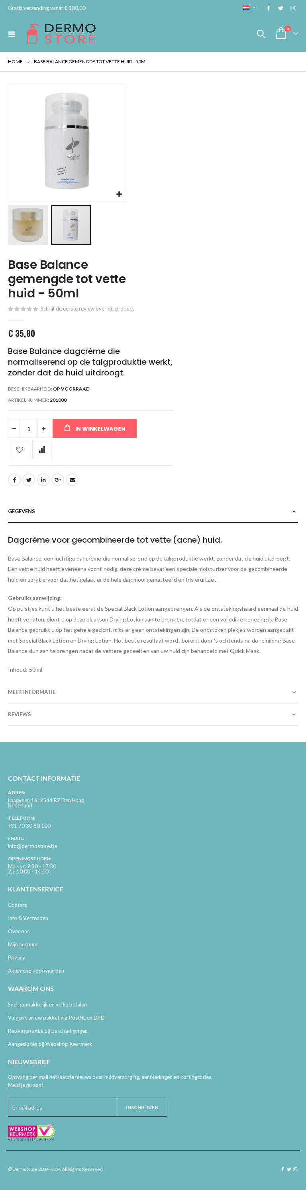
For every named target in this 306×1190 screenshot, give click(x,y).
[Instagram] (292, 8)
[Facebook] (268, 8)
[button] (119, 194)
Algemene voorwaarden (36, 970)
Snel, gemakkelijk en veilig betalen (47, 1004)
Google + (57, 479)
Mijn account (23, 944)
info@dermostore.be (32, 846)
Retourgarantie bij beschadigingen (48, 1031)
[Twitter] (280, 8)
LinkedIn (43, 479)
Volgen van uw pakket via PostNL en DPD (56, 1017)
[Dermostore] (61, 34)
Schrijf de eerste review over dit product (87, 308)
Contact (17, 905)
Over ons (19, 931)
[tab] (153, 511)
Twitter (28, 479)
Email (72, 479)
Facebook (14, 479)
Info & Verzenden (28, 918)
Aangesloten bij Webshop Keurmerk (50, 1044)
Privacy (16, 957)
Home (15, 61)
